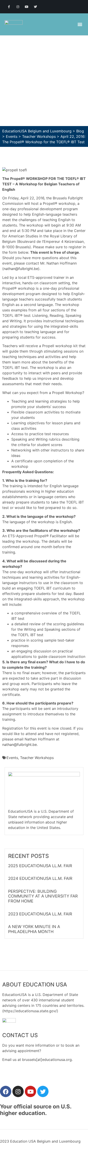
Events (12, 757)
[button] (79, 24)
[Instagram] (17, 6)
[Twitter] (35, 6)
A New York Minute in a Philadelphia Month (34, 929)
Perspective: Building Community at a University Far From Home (43, 896)
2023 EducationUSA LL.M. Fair (40, 914)
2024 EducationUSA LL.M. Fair (40, 878)
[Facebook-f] (9, 6)
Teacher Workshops (37, 757)
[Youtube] (26, 6)
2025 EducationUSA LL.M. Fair (40, 865)
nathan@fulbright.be (21, 268)
